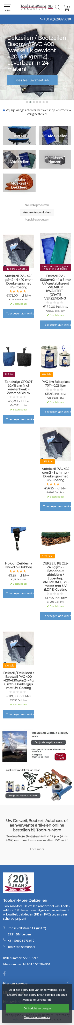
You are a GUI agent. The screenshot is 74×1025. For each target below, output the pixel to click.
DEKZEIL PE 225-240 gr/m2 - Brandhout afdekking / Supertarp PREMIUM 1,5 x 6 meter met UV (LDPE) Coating (55, 576)
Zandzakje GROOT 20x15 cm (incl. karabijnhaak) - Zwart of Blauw (18, 387)
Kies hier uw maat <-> (32, 80)
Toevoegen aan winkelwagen (20, 313)
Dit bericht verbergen (37, 1008)
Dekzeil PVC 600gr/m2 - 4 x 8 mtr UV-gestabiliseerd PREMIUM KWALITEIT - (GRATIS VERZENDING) (55, 287)
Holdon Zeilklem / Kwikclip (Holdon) (18, 565)
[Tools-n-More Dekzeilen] (37, 7)
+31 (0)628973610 (57, 19)
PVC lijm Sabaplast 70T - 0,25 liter (56, 383)
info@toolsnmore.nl (21, 947)
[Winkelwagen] (66, 9)
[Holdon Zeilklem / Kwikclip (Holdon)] (18, 538)
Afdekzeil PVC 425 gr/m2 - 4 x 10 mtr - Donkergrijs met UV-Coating (19, 281)
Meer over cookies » (37, 1017)
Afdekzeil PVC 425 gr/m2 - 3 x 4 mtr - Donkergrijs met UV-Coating (55, 474)
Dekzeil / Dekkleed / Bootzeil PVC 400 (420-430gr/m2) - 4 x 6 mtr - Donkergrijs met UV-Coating (18, 680)
